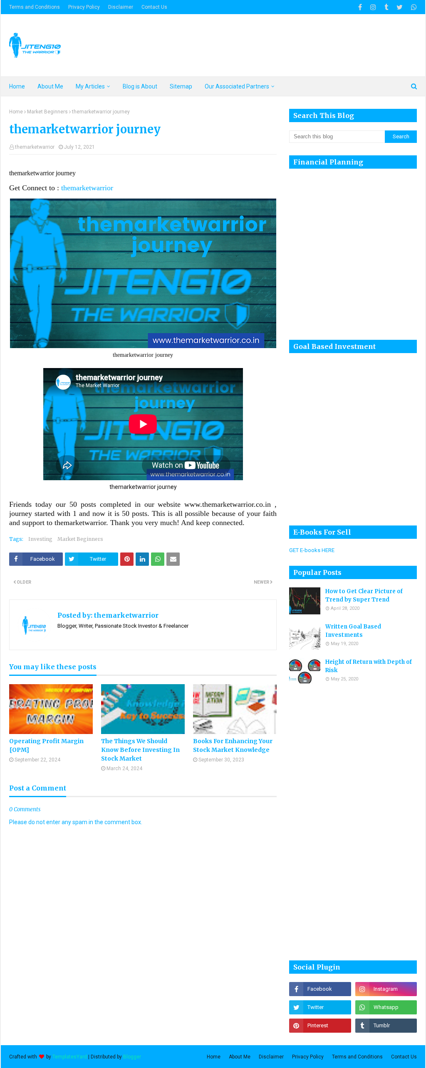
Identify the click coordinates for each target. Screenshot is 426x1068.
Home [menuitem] (17, 86)
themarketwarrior (34, 147)
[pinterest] (320, 1026)
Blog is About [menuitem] (140, 86)
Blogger (132, 1057)
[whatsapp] (413, 7)
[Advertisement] (339, 822)
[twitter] (399, 7)
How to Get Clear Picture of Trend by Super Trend (364, 595)
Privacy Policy (84, 7)
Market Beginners (47, 112)
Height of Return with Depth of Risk (368, 666)
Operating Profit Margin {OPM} (46, 745)
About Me (239, 1057)
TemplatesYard (69, 1057)
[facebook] (360, 7)
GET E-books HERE (311, 550)
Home (16, 112)
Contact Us (154, 7)
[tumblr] (386, 7)
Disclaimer (120, 7)
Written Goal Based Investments (353, 630)
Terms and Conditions (34, 7)
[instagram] (373, 7)
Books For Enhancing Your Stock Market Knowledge (232, 745)
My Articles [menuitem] (90, 86)
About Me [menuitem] (50, 86)
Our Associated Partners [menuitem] (237, 86)
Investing (40, 539)
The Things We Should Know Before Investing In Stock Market (140, 749)
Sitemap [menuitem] (181, 86)
